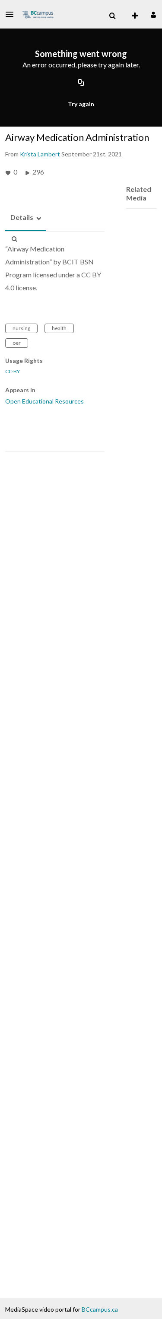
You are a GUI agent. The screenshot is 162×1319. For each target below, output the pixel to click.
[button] (12, 14)
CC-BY (12, 371)
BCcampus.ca (100, 1309)
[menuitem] (112, 16)
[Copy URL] (81, 83)
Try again (81, 104)
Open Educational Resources (44, 401)
